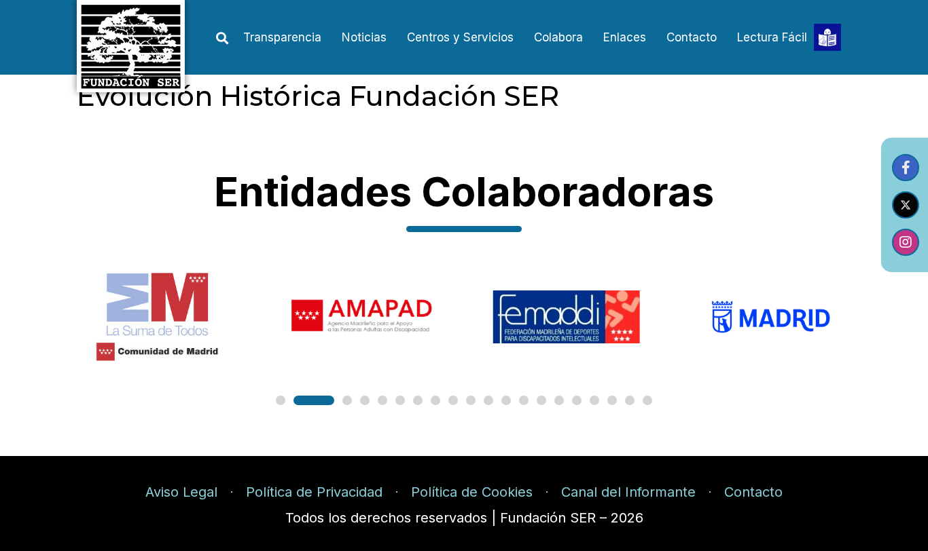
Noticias (364, 37)
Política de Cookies (472, 492)
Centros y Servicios (460, 37)
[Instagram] (905, 242)
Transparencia (282, 37)
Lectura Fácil (772, 37)
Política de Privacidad (314, 492)
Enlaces (624, 37)
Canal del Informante (628, 492)
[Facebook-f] (905, 167)
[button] (222, 38)
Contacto (691, 37)
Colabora (558, 37)
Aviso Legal (181, 492)
